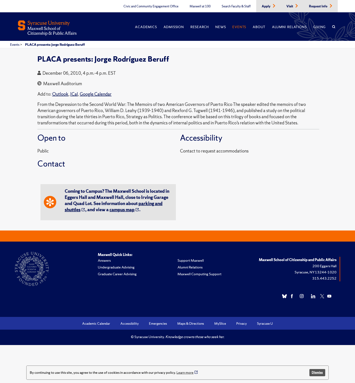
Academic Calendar (96, 323)
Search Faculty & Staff (236, 6)
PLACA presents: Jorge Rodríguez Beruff (55, 44)
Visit (290, 6)
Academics (146, 27)
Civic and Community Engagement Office (151, 6)
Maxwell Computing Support (199, 274)
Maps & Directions (190, 323)
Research (199, 27)
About (259, 27)
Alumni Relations (289, 27)
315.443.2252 (324, 278)
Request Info (318, 6)
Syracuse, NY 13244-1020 (316, 272)
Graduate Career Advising (117, 274)
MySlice (220, 323)
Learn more (185, 372)
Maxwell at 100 (200, 6)
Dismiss (317, 372)
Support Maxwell (191, 260)
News (220, 27)
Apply (266, 6)
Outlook (60, 94)
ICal (74, 94)
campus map (122, 210)
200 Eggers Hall (324, 266)
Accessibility (129, 323)
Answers (104, 260)
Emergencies (158, 323)
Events (239, 27)
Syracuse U (265, 323)
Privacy (241, 323)
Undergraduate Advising (116, 267)
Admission (174, 27)
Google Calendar (96, 94)
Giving (319, 27)
